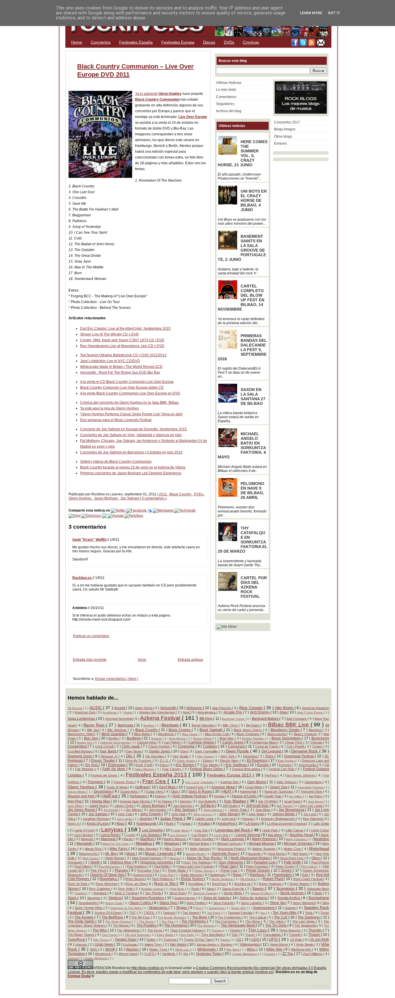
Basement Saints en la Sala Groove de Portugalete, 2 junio (242, 248)
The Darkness (309, 917)
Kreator (204, 824)
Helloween (139, 796)
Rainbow (257, 875)
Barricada (126, 725)
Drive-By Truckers (139, 760)
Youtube (270, 953)
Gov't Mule (168, 787)
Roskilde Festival (152, 888)
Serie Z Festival (126, 893)
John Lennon (203, 814)
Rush (195, 888)
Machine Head (302, 835)
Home (76, 42)
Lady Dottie (321, 823)
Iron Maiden (235, 801)
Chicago (317, 742)
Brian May (227, 738)
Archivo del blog (228, 111)
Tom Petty (187, 934)
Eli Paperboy (257, 761)
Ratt (305, 875)
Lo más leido (226, 90)
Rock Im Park (78, 884)
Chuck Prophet (159, 746)
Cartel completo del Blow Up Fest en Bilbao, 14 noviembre (241, 297)
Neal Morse (277, 853)
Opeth (95, 862)
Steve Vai (278, 903)
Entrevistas (117, 765)
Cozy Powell (296, 746)
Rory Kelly (126, 888)
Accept (120, 708)
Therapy (217, 930)
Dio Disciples (155, 756)
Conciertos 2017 (287, 122)
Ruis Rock (178, 888)
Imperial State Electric (136, 801)
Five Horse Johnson (300, 775)
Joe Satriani (130, 498)
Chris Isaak (131, 746)
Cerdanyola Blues (265, 742)
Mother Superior (264, 849)
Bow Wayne (178, 738)
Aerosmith (168, 708)
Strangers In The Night (126, 908)
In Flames (165, 801)
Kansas (248, 818)
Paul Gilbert (83, 866)
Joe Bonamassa (291, 810)
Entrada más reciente (89, 660)
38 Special (75, 708)
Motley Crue (293, 849)
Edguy (208, 760)
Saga (211, 888)
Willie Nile (274, 949)
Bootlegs (134, 738)
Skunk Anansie (292, 893)
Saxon (258, 888)
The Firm (167, 921)
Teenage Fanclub (240, 912)
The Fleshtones (194, 921)
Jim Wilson (133, 809)
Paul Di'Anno (320, 862)
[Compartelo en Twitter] (118, 510)
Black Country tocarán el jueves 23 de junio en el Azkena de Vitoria (132, 467)
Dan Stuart (134, 751)
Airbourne (194, 708)
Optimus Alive (121, 862)
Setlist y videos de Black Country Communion (116, 462)
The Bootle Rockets (171, 917)
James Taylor (124, 805)
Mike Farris (119, 849)
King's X (74, 823)
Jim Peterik (111, 809)
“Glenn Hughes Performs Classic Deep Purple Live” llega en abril (131, 414)
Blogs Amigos (285, 129)
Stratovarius (158, 908)
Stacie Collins (141, 903)
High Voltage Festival (190, 796)
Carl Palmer (172, 742)
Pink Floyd (99, 870)
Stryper (182, 908)
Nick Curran (91, 858)
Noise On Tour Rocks (204, 858)
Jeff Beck (207, 806)
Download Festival (299, 756)
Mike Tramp (173, 849)
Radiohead (218, 875)
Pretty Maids (177, 870)
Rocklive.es (82, 578)
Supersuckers (264, 908)
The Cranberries (229, 917)
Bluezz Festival (305, 734)
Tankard (169, 912)
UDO (255, 940)
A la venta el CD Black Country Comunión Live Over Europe (127, 382)
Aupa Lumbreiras (82, 719)
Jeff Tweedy (284, 805)
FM (326, 765)
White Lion (183, 949)
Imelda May (101, 801)
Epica (164, 765)
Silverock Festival (205, 893)
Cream (317, 746)
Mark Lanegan (233, 839)
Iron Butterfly (207, 801)
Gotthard (142, 787)
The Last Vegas (304, 921)
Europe (263, 765)
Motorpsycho (88, 853)
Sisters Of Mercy (262, 893)
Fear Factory (172, 769)
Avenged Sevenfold (119, 718)
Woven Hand (128, 953)
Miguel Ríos (93, 849)
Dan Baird (108, 751)
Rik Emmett (248, 879)
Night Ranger (115, 858)
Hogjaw (219, 796)
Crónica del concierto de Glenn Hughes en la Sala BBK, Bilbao (129, 403)
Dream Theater (103, 761)
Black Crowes (180, 730)
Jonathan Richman (96, 818)
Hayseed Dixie (312, 791)
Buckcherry (320, 738)
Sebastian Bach (318, 888)
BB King (206, 719)
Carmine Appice (202, 742)
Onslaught (75, 862)
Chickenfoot (78, 746)
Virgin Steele (305, 944)
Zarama (73, 958)
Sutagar (291, 908)
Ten (263, 912)
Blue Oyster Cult (217, 734)
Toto (234, 934)
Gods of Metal (117, 787)
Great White (254, 787)
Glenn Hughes (170, 94)
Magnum (87, 839)
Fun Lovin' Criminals (199, 782)
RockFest (219, 884)
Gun (175, 791)
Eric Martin (210, 765)
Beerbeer (171, 725)
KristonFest (227, 824)
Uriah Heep (104, 944)
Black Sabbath (212, 730)
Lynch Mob (221, 835)
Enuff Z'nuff (144, 765)
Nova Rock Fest (292, 858)
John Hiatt (179, 814)
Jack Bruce (316, 801)
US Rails (296, 939)
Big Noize (253, 725)
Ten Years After (285, 913)
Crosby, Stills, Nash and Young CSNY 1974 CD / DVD (122, 340)
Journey (146, 819)
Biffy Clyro (231, 725)
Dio (130, 756)
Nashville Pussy (225, 854)
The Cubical (258, 917)
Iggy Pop (75, 801)
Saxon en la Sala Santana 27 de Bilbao (253, 396)
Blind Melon (142, 734)
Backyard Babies (266, 719)
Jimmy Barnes (213, 809)
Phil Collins (309, 866)
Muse (131, 854)
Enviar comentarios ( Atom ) (116, 679)
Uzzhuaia (130, 944)
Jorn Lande (125, 818)
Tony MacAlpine (213, 934)
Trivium (314, 935)
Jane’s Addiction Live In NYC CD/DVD (110, 361)
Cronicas (251, 42)
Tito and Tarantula (137, 934)
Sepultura (100, 893)
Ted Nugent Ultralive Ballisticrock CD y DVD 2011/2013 (123, 355)
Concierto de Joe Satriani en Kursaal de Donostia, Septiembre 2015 (133, 429)
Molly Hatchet (200, 849)
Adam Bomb (144, 708)
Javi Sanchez (183, 805)
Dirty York (228, 756)
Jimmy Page (239, 809)
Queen (287, 870)
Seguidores (225, 104)
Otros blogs (283, 136)
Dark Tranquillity (207, 751)
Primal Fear (229, 870)
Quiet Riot (167, 875)
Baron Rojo (95, 725)
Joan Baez (263, 809)
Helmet (160, 796)
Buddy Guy (85, 742)
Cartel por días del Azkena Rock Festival (254, 587)
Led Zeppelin (153, 830)
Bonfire (113, 738)
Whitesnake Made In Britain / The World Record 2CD (121, 367)
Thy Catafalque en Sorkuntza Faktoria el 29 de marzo (242, 540)
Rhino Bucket (135, 879)
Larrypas (113, 830)
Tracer (250, 934)
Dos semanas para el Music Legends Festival (116, 420)
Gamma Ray (230, 782)
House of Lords (244, 796)
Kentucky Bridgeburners (278, 818)
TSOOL (150, 912)
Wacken (133, 949)
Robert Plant (273, 879)
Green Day (279, 787)
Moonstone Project (231, 849)
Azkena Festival (161, 718)
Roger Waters (300, 884)
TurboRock (77, 940)
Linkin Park (270, 830)
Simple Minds (233, 893)
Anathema (110, 712)
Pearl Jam (228, 866)
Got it (334, 13)
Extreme (285, 765)
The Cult (281, 917)
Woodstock (103, 953)
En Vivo (92, 765)
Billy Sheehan (117, 730)
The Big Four (141, 917)
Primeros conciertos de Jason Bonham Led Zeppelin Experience (130, 473)
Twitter (151, 939)
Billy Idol (93, 730)
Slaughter (94, 898)
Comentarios (226, 97)
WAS (94, 949)
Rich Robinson (163, 879)
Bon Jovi (91, 738)
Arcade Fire (233, 712)
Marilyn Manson (175, 839)
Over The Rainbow (197, 862)
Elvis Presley (287, 760)
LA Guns (253, 824)
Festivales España (136, 42)
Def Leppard (271, 751)
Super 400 (239, 908)
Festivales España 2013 (157, 775)
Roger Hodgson (270, 884)
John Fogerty (151, 814)
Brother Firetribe (253, 738)
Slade (318, 893)
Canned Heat (147, 742)
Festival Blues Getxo (207, 769)
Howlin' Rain (273, 796)
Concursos (237, 746)
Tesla (309, 912)
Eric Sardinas (237, 765)
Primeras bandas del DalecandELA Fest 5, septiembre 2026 (242, 347)
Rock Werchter (107, 884)
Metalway (172, 844)
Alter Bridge (285, 708)
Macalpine (275, 835)
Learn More (311, 13)
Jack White (75, 805)
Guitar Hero (155, 791)
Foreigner (96, 782)
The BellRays (113, 917)
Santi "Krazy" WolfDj (89, 540)
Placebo (122, 870)
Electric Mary (230, 760)
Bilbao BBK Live (289, 725)
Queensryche (143, 875)
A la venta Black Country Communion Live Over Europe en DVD (130, 393)
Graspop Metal (223, 787)
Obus (316, 858)
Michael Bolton (199, 843)
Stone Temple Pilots (89, 908)
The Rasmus (206, 925)
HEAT (227, 791)
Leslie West (181, 830)
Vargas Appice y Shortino (215, 944)
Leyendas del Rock (233, 830)
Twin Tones (100, 939)
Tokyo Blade (165, 934)
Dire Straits (181, 756)
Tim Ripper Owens (81, 934)
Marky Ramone (264, 839)
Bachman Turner (234, 718)
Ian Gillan (296, 796)
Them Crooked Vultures (187, 930)
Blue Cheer (190, 734)
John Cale (125, 814)
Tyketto (225, 939)
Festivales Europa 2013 (230, 775)
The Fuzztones (226, 921)
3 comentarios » (154, 498)
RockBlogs (196, 884)
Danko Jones (160, 751)
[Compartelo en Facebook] (136, 510)
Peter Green (285, 866)
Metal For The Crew (116, 843)
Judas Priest (172, 818)
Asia (283, 712)
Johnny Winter (284, 814)
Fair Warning (85, 769)
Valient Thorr (153, 944)
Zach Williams (313, 953)
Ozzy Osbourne (231, 862)
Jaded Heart (98, 805)
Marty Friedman (296, 839)
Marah (128, 839)
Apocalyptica (207, 712)
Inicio (142, 660)
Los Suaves (150, 835)
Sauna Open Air (233, 888)
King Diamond (313, 818)
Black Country (180, 494)
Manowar (109, 839)
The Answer (84, 917)
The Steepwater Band (238, 925)
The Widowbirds (128, 930)
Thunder (316, 930)
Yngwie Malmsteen (245, 953)
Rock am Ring (136, 884)
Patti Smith (293, 862)
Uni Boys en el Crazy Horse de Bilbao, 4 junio (254, 200)
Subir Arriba (321, 986)
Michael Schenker (298, 844)
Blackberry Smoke (286, 730)
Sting (325, 903)
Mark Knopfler (204, 839)
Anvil (186, 712)
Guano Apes (129, 791)
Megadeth (84, 844)
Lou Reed (199, 835)
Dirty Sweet (205, 756)
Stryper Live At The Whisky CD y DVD (109, 334)
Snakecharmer (185, 898)
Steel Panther (196, 903)
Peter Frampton (257, 866)
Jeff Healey (230, 805)
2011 (163, 494)
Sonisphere (318, 897)
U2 (239, 940)
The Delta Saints (81, 921)
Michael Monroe (262, 844)
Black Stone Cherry (248, 730)
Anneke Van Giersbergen (157, 712)
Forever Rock (124, 782)
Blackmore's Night (81, 734)
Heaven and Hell (81, 796)
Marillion (147, 839)
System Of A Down (108, 912)
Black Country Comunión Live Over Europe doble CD (122, 387)
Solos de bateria (216, 898)
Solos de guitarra (254, 898)
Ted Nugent (191, 912)
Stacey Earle (114, 903)
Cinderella (186, 746)
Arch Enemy (260, 712)
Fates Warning (144, 769)
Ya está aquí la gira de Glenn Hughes (109, 408)
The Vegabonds (305, 925)
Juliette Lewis (205, 818)
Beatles (149, 725)
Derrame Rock (305, 751)
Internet (185, 801)
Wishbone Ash (301, 949)
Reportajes (108, 879)
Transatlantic (272, 934)
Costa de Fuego (267, 746)
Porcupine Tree (148, 870)
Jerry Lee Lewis (311, 805)
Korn (170, 824)
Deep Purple (238, 751)
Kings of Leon (98, 824)
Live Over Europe (192, 117)
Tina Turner (110, 934)
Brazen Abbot (203, 738)
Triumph (295, 934)
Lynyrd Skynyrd (248, 835)
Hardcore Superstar (279, 791)
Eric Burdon (185, 765)
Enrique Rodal (79, 976)
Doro (269, 756)
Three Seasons (290, 930)
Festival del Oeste (104, 775)
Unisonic (81, 944)
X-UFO (149, 953)
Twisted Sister (126, 940)
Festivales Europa (177, 42)
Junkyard (229, 818)
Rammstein (283, 875)
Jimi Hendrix (158, 809)
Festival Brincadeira (246, 769)
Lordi (130, 835)
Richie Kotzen (192, 879)
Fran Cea (155, 781)
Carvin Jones (233, 742)
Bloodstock (166, 734)
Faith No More (114, 769)
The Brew (200, 917)
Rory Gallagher (100, 888)
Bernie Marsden (203, 725)
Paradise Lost (265, 862)
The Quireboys (176, 925)
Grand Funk (195, 787)
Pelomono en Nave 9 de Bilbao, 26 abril (252, 490)
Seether (81, 893)
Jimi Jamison (185, 810)
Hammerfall (248, 791)
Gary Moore (257, 782)
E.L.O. (165, 760)
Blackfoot (316, 730)
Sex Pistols (153, 893)
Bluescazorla (277, 734)
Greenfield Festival (311, 787)
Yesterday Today (209, 954)
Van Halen (178, 944)
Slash (72, 898)
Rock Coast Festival (308, 879)
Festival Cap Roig (282, 769)
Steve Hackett (223, 903)
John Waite (256, 814)
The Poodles (146, 925)
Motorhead (319, 848)
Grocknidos (103, 791)
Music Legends (159, 853)
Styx (198, 908)
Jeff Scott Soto (258, 806)
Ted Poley (214, 912)
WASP (111, 949)
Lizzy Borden (84, 835)
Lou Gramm (178, 835)
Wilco (251, 949)
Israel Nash (292, 801)
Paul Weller (162, 866)
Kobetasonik (146, 824)
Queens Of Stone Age (107, 875)
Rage (237, 875)
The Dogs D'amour (118, 921)
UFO (274, 939)
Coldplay (210, 746)
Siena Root (177, 893)
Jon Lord (310, 814)
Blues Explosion (248, 734)
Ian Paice (316, 796)
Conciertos (100, 42)
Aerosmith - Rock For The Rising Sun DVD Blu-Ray (120, 372)
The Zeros (155, 930)
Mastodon (321, 839)
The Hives (253, 921)
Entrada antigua (190, 660)
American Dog (85, 712)
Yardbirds (169, 953)
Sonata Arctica (289, 898)
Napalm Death (196, 853)
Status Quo (168, 903)
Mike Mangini (147, 849)
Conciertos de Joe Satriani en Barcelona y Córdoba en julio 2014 (131, 452)
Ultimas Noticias (228, 83)
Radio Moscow (192, 875)
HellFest (110, 796)
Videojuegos (250, 944)
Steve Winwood (304, 903)
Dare (184, 751)
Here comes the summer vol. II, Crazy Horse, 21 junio (242, 153)
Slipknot (115, 898)
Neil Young (301, 853)
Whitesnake (207, 949)
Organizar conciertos (157, 862)
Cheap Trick (294, 742)
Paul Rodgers (137, 866)
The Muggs (121, 925)
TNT (132, 912)
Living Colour (320, 830)
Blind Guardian (113, 734)
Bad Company (297, 718)
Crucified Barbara (80, 751)
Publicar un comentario (91, 636)
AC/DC (96, 707)
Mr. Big (111, 854)
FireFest (271, 775)
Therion (235, 930)
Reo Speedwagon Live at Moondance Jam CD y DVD (122, 346)
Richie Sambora (223, 879)
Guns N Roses (201, 791)
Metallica (144, 843)
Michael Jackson (229, 843)
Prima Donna (204, 870)
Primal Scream (258, 870)
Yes (186, 953)
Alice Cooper (251, 707)
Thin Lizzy (258, 930)
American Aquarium (315, 708)
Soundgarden (88, 903)
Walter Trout (158, 949)
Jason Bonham (106, 498)
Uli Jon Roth (319, 940)
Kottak (186, 823)
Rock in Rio (165, 883)
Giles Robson (286, 782)
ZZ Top (288, 954)
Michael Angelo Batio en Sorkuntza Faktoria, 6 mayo (242, 445)
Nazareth (254, 853)
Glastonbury (313, 782)
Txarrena (170, 939)
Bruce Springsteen (287, 738)
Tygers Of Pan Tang (198, 939)
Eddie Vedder (186, 760)
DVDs (229, 42)
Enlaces (280, 143)
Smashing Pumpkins (148, 898)
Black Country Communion (157, 99)
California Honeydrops (115, 742)
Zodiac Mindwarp (96, 958)
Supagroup (217, 908)
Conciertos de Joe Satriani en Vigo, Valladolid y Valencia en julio (131, 435)
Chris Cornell (105, 746)
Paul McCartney (110, 866)
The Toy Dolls (276, 925)
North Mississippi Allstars (250, 858)
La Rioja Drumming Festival (287, 823)
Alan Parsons (222, 708)
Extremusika (308, 765)
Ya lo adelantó (146, 94)
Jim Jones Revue (82, 810)
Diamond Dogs (80, 756)
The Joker (277, 921)
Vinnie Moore (279, 944)
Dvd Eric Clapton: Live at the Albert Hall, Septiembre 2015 (125, 328)
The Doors (146, 921)
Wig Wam (233, 949)
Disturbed (250, 756)
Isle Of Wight (267, 801)
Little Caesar (295, 830)
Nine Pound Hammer (147, 858)
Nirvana (174, 858)
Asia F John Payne (310, 712)
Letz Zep (201, 830)
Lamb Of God (84, 830)
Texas (324, 912)
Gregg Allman (77, 791)
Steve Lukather (252, 903)
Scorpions (286, 888)
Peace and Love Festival (195, 866)
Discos (209, 42)
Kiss (121, 823)
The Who (100, 930)
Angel (128, 712)
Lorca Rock (110, 835)
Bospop (157, 738)
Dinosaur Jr (110, 756)
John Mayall (229, 814)
